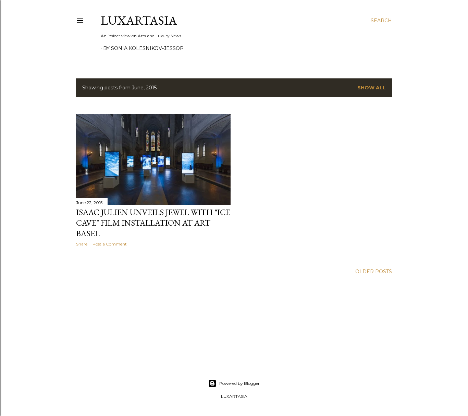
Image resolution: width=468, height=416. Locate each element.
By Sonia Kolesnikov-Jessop (143, 48)
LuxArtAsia (139, 20)
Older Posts (373, 271)
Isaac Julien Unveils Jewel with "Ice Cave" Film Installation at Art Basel (153, 223)
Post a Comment (110, 244)
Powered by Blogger (239, 383)
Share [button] (81, 244)
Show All (371, 88)
